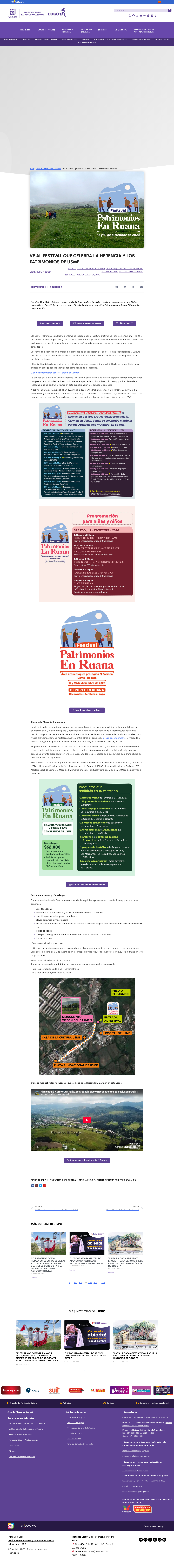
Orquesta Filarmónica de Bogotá (22, 1457)
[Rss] (164, 1540)
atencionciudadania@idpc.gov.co (135, 1451)
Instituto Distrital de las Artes (20, 1434)
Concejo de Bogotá (74, 1433)
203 (95, 1283)
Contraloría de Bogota (75, 1417)
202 (90, 1283)
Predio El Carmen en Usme (131, 272)
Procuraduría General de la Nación (81, 1428)
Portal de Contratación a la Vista (80, 1444)
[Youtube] (141, 15)
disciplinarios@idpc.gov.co (133, 1486)
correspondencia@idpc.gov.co (135, 1471)
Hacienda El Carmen (85, 275)
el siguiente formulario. (114, 737)
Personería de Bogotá (75, 1423)
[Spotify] (148, 15)
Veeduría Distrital (74, 1438)
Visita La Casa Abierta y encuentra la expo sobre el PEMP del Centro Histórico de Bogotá (125, 1262)
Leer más (34, 1277)
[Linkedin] (152, 15)
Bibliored (12, 1451)
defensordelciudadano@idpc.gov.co (137, 1456)
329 (103, 1283)
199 (75, 1283)
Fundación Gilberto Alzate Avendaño (23, 1440)
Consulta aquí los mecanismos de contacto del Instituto (145, 1417)
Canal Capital (14, 1445)
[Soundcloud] (144, 15)
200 (80, 1283)
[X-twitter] (137, 15)
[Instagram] (130, 15)
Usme (97, 275)
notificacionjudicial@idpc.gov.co (135, 1491)
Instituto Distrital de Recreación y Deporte (26, 1429)
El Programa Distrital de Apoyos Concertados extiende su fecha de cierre (86, 1261)
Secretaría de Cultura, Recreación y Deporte (27, 1423)
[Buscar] (169, 10)
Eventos (72, 269)
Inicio (32, 169)
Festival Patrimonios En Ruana (48, 169)
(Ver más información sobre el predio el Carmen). (56, 372)
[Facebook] (133, 15)
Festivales (70, 275)
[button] (116, 287)
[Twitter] (40, 1185)
